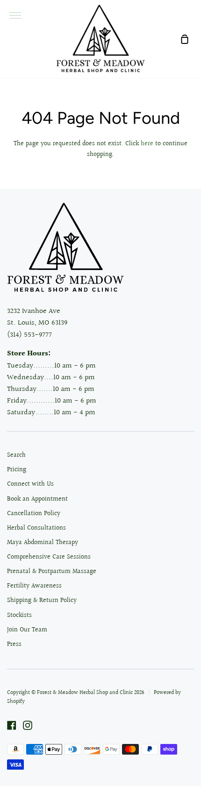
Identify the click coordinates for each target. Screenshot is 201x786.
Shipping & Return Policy (42, 600)
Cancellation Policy (33, 514)
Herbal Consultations (36, 528)
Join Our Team (27, 630)
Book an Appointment (37, 499)
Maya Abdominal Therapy (42, 543)
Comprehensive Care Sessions (49, 557)
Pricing (16, 470)
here (147, 144)
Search (16, 455)
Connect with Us (30, 484)
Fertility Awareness (34, 586)
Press (14, 644)
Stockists (19, 615)
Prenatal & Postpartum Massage (51, 571)
